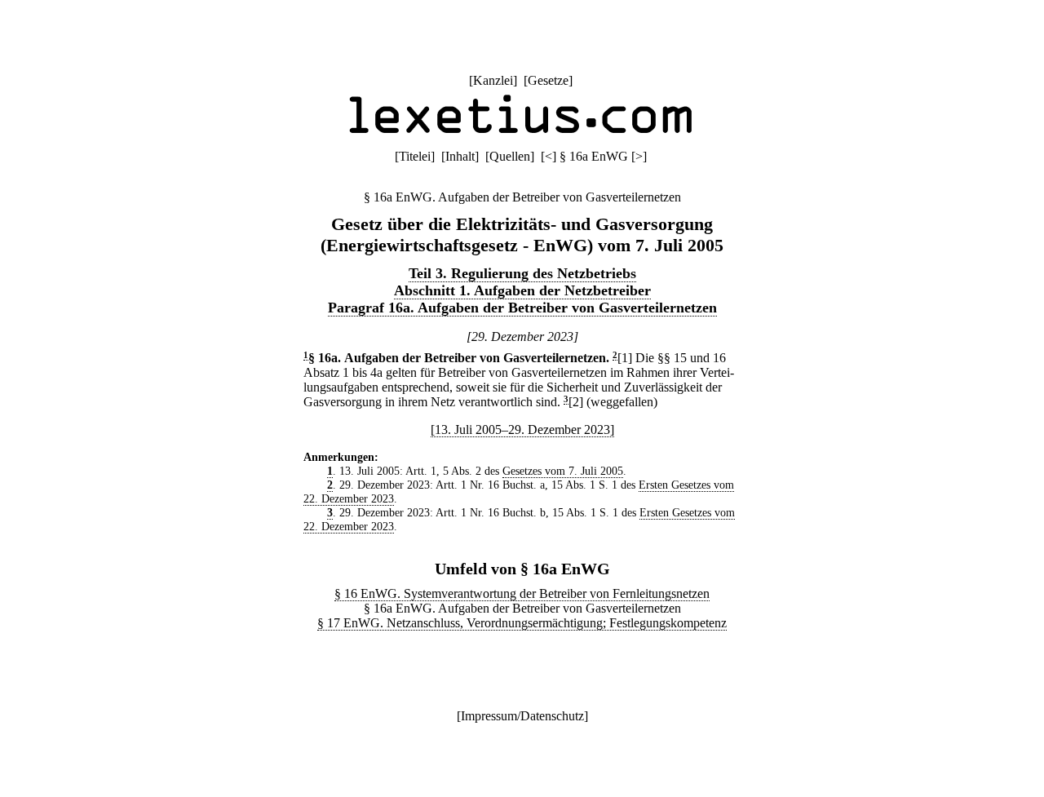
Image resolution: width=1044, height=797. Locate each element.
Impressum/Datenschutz (522, 716)
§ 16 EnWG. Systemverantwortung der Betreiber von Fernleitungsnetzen (522, 593)
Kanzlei (493, 80)
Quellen (509, 156)
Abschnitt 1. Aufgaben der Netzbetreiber (522, 290)
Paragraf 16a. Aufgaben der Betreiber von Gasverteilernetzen (522, 307)
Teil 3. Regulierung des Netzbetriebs (522, 273)
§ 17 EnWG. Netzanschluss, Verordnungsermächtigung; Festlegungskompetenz (522, 623)
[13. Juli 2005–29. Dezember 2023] (522, 429)
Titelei (415, 156)
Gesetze (548, 80)
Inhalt (460, 156)
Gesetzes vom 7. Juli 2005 (562, 470)
